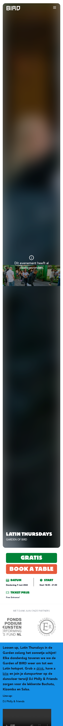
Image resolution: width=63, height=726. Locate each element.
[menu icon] (55, 7)
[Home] (10, 8)
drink (40, 668)
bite (6, 673)
